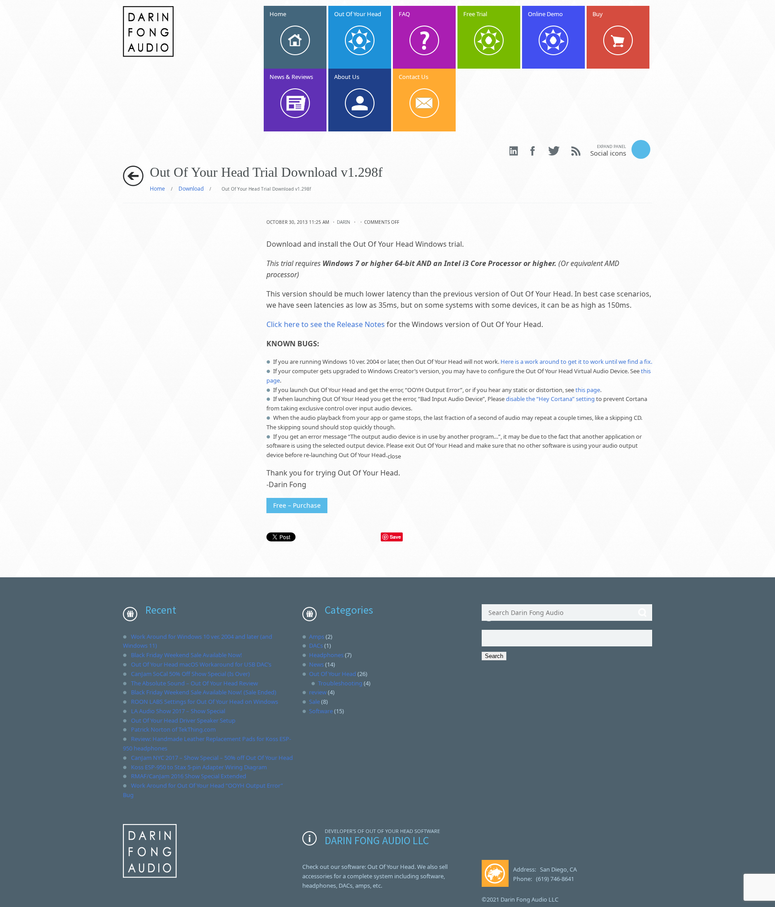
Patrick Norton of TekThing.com (173, 729)
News (316, 664)
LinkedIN (514, 151)
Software (321, 711)
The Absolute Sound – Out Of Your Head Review (194, 683)
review (318, 692)
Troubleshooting (340, 683)
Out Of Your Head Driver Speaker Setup (183, 720)
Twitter (554, 151)
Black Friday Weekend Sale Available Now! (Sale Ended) (203, 692)
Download (191, 188)
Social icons (608, 150)
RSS (576, 151)
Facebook (533, 151)
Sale (314, 702)
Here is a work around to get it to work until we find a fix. (576, 362)
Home (157, 188)
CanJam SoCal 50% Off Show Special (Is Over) (190, 674)
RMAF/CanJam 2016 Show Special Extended (188, 776)
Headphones (326, 655)
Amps (316, 636)
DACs (316, 645)
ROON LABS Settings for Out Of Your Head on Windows (204, 702)
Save (395, 536)
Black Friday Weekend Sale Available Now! (186, 655)
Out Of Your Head (332, 674)
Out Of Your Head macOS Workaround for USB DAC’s (201, 664)
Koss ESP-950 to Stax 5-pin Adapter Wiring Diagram (199, 767)
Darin (343, 222)
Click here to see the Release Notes (325, 324)
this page (587, 390)
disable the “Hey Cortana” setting (550, 399)
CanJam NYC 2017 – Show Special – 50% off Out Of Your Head (212, 758)
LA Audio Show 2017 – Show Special (178, 711)
